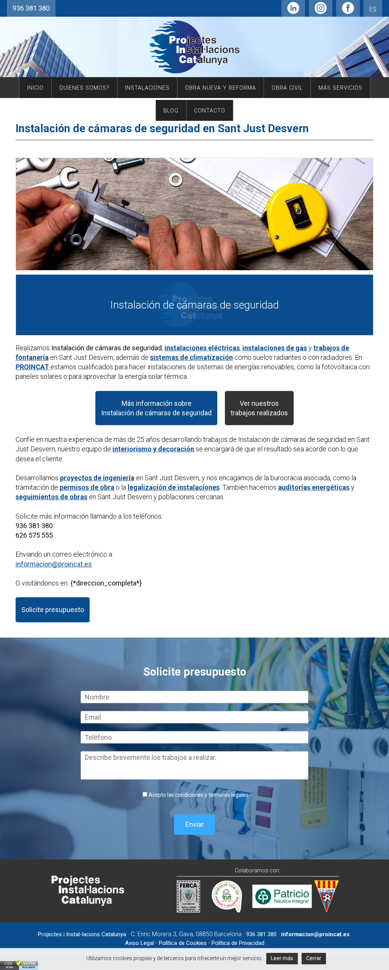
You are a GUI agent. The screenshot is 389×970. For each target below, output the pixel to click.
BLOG (171, 111)
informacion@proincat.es (54, 564)
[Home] (194, 73)
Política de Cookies (183, 943)
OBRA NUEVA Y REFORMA (220, 88)
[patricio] (282, 910)
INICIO (35, 88)
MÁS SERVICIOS (340, 88)
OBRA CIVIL (287, 88)
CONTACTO (209, 111)
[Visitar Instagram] (321, 12)
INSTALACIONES (147, 88)
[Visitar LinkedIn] (293, 12)
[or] (225, 910)
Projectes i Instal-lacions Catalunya (82, 934)
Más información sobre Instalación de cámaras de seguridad (156, 408)
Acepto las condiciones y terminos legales (198, 795)
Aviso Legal (139, 943)
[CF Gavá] (326, 910)
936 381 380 (31, 8)
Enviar (194, 824)
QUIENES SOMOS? (84, 88)
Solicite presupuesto (52, 610)
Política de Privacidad (238, 943)
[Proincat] (88, 904)
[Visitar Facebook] (348, 12)
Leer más (282, 958)
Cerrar (313, 958)
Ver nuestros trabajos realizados (259, 408)
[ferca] (189, 910)
